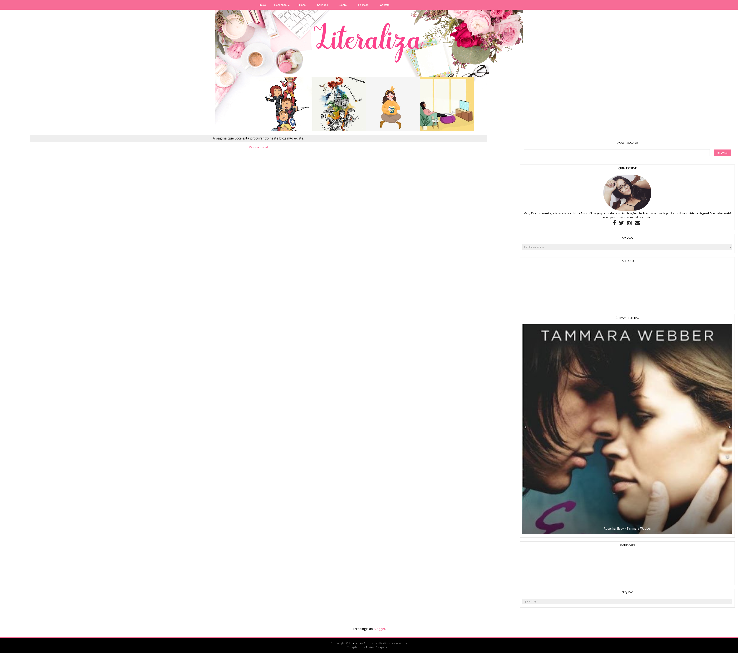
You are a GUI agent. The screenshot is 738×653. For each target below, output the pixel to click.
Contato (385, 4)
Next (729, 427)
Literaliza (356, 643)
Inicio (262, 4)
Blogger (379, 629)
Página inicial (258, 147)
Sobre (343, 4)
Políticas (363, 4)
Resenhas (280, 4)
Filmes (302, 4)
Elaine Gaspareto (378, 647)
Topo (728, 647)
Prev (525, 427)
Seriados (322, 4)
